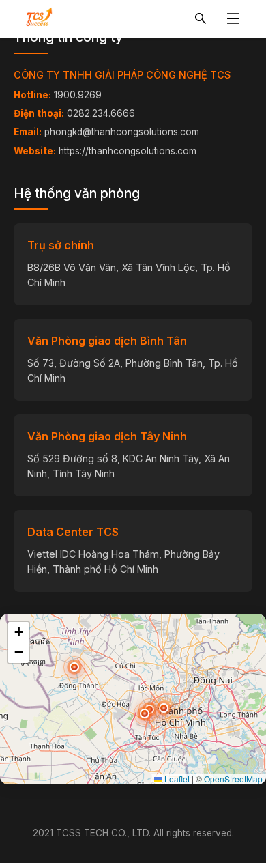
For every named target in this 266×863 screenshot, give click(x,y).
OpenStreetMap (233, 778)
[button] (144, 713)
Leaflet (176, 778)
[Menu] (233, 19)
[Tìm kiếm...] (200, 19)
